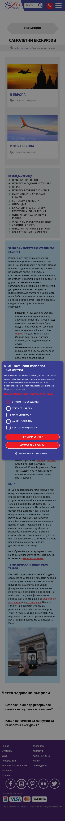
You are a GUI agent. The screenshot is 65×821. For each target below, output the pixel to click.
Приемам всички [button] (33, 436)
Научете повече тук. (15, 389)
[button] (32, 394)
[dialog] (32, 410)
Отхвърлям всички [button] (32, 445)
